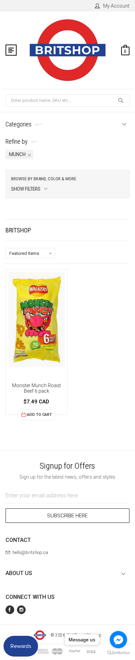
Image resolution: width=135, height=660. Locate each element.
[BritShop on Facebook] (10, 609)
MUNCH (17, 154)
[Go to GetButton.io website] (118, 653)
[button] (68, 184)
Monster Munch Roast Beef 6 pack (36, 388)
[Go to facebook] (118, 639)
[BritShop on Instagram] (21, 609)
